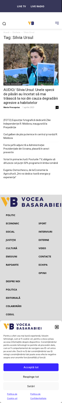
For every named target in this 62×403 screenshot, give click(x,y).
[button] (57, 327)
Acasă (6, 32)
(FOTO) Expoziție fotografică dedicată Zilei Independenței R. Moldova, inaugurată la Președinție (27, 124)
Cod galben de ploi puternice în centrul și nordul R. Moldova (30, 136)
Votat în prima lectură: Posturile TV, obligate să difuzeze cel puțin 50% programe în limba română (30, 161)
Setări (31, 386)
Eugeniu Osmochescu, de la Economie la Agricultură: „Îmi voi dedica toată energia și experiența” (26, 174)
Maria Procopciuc (11, 107)
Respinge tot (31, 376)
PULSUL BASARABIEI (12, 84)
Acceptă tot (31, 367)
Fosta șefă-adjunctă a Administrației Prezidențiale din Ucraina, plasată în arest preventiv (26, 149)
